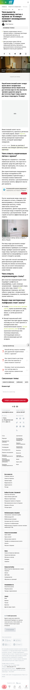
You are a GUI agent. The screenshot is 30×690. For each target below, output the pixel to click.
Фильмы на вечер (9, 557)
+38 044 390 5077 (20, 412)
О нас (3, 435)
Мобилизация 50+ (9, 517)
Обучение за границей (10, 579)
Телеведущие (5, 447)
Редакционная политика (5, 442)
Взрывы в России (9, 505)
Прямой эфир (8, 480)
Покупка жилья (9, 589)
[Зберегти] (26, 53)
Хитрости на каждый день (14, 6)
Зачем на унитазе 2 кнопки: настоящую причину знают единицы (15, 147)
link (16, 418)
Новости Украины (9, 478)
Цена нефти (8, 534)
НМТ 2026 (7, 575)
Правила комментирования (20, 444)
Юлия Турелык (9, 24)
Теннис (6, 602)
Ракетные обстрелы (10, 494)
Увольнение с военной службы (13, 514)
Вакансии (18, 453)
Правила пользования (7, 452)
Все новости (8, 474)
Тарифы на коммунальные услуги (13, 541)
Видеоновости (8, 482)
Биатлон (7, 605)
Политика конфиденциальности (7, 456)
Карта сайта (19, 461)
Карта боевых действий (11, 496)
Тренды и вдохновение (11, 591)
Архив (17, 459)
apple (17, 640)
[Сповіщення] (28, 2)
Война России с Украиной (12, 492)
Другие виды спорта (10, 607)
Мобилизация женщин (10, 519)
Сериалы (7, 561)
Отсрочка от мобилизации (11, 523)
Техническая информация (19, 447)
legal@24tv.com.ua (20, 668)
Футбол (6, 600)
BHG (19, 288)
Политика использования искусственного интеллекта (6, 460)
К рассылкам (10, 629)
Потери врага (8, 507)
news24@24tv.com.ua (7, 412)
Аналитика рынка (9, 586)
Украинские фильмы (10, 555)
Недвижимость (9, 584)
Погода (6, 487)
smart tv (6, 644)
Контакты (18, 450)
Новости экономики (11, 532)
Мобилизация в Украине (12, 512)
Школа (6, 573)
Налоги (6, 543)
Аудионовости (8, 485)
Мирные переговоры (10, 498)
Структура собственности (20, 456)
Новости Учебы (9, 567)
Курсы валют (8, 537)
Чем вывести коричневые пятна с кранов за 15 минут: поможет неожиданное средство (25, 6)
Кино (6, 551)
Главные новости (9, 476)
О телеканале (5, 444)
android (6, 640)
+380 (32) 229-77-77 (11, 666)
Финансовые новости (10, 539)
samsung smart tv (17, 644)
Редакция (4, 438)
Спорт (6, 596)
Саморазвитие (8, 577)
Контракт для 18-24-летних (12, 521)
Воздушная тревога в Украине (12, 501)
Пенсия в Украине (9, 545)
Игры (17, 464)
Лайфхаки (4, 6)
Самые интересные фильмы (12, 553)
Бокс (6, 598)
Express (22, 134)
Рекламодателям (6, 449)
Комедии (7, 559)
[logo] (10, 2)
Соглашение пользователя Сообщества (19, 439)
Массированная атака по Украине (13, 503)
